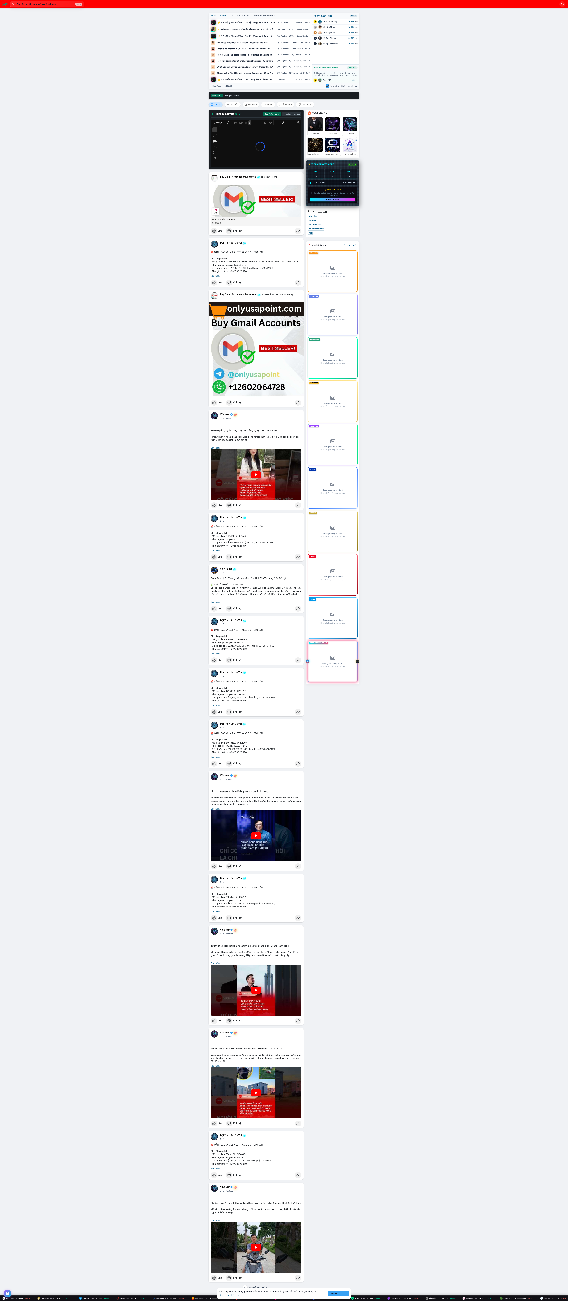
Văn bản (234, 104)
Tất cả (217, 104)
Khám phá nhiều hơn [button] (229, 1295)
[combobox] (47, 4)
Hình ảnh (252, 104)
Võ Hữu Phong (329, 27)
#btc (311, 233)
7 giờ (222, 1037)
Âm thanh (287, 104)
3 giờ (222, 624)
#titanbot (313, 216)
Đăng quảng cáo (350, 245)
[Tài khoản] (562, 4)
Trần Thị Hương (330, 22)
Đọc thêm (215, 276)
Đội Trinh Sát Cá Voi (231, 242)
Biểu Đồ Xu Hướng (272, 114)
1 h (221, 181)
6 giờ (222, 779)
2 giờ (222, 521)
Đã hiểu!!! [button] (335, 1293)
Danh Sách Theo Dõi (291, 114)
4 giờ (222, 676)
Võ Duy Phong (329, 38)
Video (269, 104)
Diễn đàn (229, 86)
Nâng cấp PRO (332, 199)
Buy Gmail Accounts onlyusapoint (238, 177)
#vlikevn (312, 220)
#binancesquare (316, 229)
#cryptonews (315, 224)
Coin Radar (226, 569)
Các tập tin (306, 104)
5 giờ (222, 728)
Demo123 (327, 80)
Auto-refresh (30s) (337, 86)
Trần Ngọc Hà (329, 33)
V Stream (225, 414)
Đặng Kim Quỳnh (330, 43)
